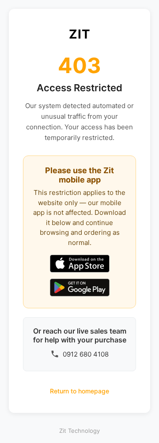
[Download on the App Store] (80, 264)
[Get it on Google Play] (80, 288)
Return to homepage (79, 391)
